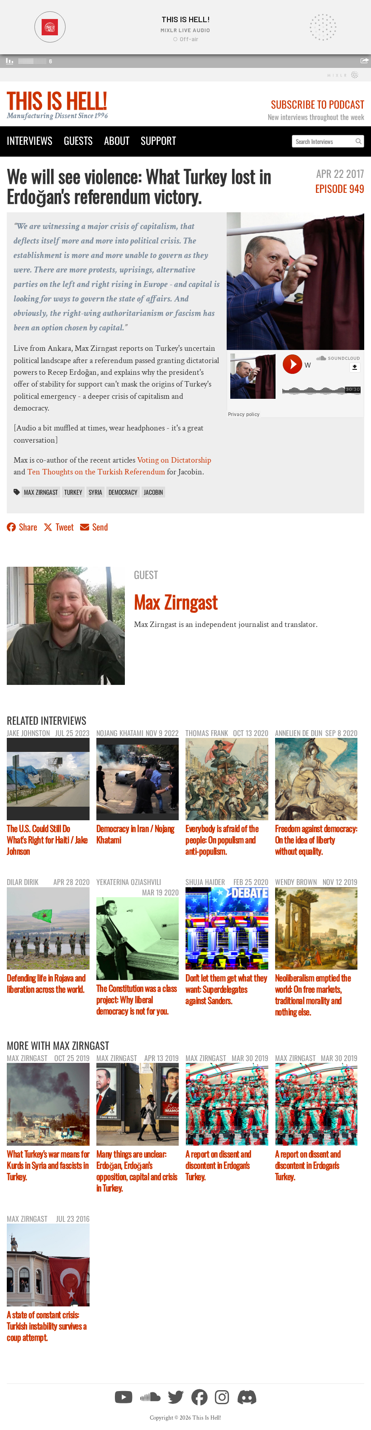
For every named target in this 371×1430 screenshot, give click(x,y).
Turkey (73, 492)
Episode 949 (339, 188)
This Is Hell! (57, 100)
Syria (95, 492)
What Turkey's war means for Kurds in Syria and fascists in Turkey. (48, 1165)
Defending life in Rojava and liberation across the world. (46, 983)
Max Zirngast (41, 492)
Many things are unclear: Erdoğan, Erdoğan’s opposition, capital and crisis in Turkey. (136, 1170)
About (116, 140)
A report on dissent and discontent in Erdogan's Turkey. (218, 1165)
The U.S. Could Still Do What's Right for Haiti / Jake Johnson (47, 839)
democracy (123, 492)
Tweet (65, 526)
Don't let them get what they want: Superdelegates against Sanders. (226, 989)
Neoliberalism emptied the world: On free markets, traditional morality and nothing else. (313, 994)
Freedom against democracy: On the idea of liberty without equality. (316, 839)
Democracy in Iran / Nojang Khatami (135, 834)
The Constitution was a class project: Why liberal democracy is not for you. (136, 999)
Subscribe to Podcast (317, 103)
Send (99, 526)
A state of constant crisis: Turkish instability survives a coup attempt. (46, 1326)
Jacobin (153, 492)
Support (158, 140)
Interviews (29, 140)
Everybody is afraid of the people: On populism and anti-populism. (222, 839)
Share (28, 526)
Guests (78, 140)
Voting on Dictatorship (174, 460)
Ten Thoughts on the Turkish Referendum (96, 472)
